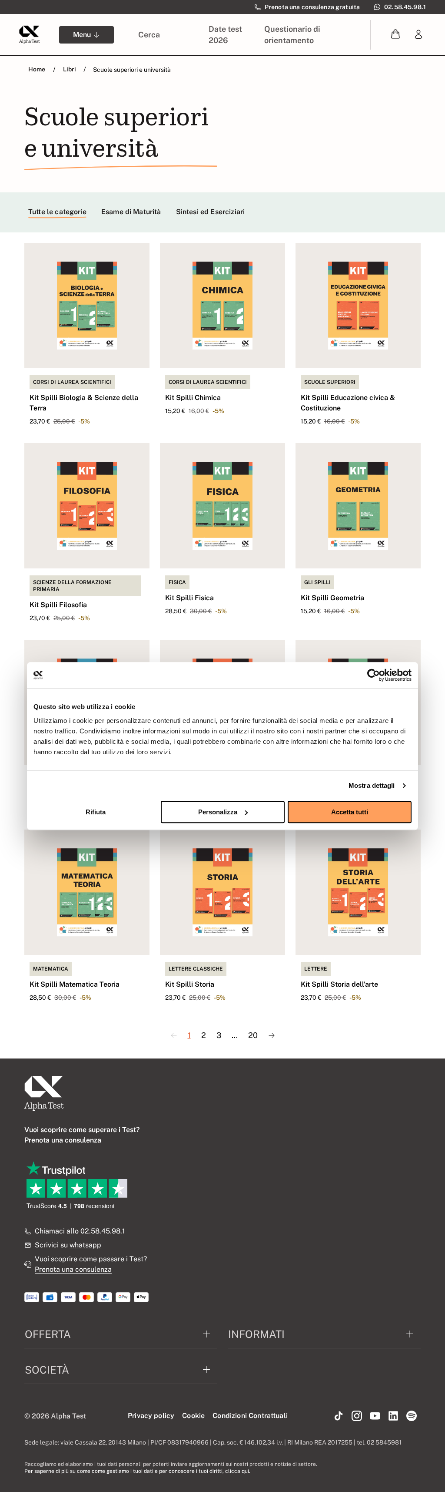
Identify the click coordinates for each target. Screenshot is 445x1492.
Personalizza (217, 812)
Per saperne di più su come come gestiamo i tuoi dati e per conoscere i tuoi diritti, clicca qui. (137, 1471)
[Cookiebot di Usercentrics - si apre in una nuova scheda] (373, 675)
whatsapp (85, 1245)
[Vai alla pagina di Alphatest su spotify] (411, 1416)
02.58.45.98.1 (102, 1231)
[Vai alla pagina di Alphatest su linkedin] (393, 1416)
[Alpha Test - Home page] (29, 35)
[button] (395, 34)
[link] (418, 35)
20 (253, 1035)
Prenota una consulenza (73, 1269)
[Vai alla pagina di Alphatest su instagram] (357, 1416)
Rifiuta (96, 812)
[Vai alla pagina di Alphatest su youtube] (375, 1416)
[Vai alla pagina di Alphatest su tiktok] (338, 1416)
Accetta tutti (349, 812)
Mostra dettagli (372, 785)
